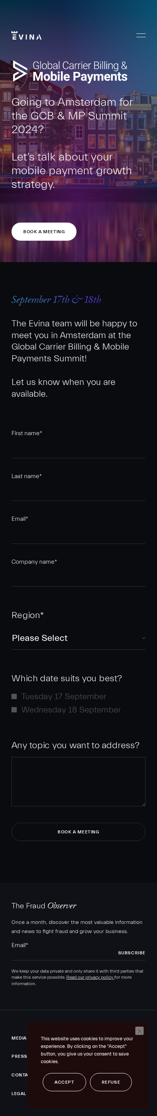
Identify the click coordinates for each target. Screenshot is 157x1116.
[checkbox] (78, 703)
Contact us (27, 1075)
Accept (64, 1082)
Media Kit (23, 1038)
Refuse (111, 1082)
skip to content (140, 240)
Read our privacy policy (90, 977)
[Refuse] (139, 1031)
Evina (26, 35)
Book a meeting (44, 231)
